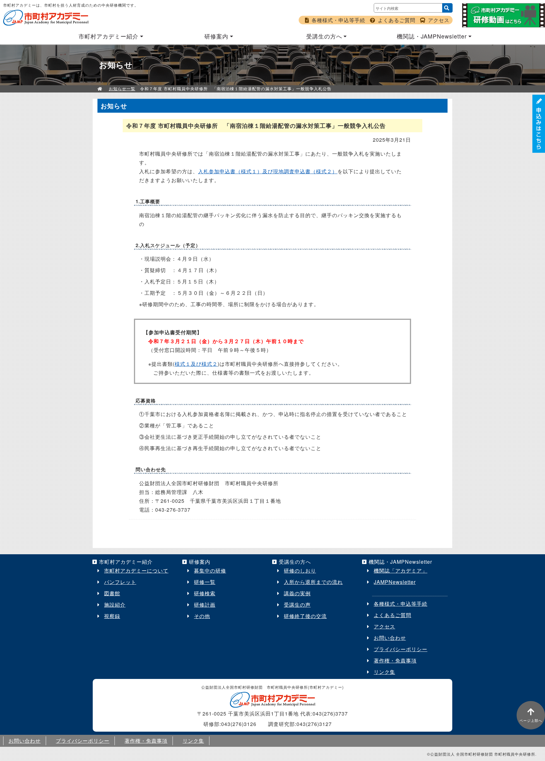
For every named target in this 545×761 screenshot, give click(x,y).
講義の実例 (297, 593)
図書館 (112, 593)
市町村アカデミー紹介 (108, 36)
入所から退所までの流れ (313, 582)
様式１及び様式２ (196, 363)
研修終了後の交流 (305, 616)
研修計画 (204, 604)
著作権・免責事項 (395, 660)
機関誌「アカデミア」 (400, 570)
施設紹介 (115, 604)
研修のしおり (300, 570)
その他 (202, 616)
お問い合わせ (390, 637)
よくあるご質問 (396, 20)
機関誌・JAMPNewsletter (432, 36)
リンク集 (384, 671)
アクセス (438, 20)
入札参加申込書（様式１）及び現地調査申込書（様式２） (267, 171)
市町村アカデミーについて (136, 570)
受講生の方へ (324, 36)
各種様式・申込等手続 (338, 20)
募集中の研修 (210, 570)
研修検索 (204, 593)
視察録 (112, 616)
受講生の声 (297, 604)
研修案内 (216, 36)
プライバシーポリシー (400, 649)
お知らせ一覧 (122, 89)
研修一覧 (204, 582)
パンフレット (120, 582)
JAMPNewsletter (395, 582)
